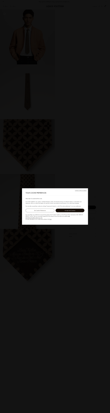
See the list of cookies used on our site (34, 217)
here (50, 219)
